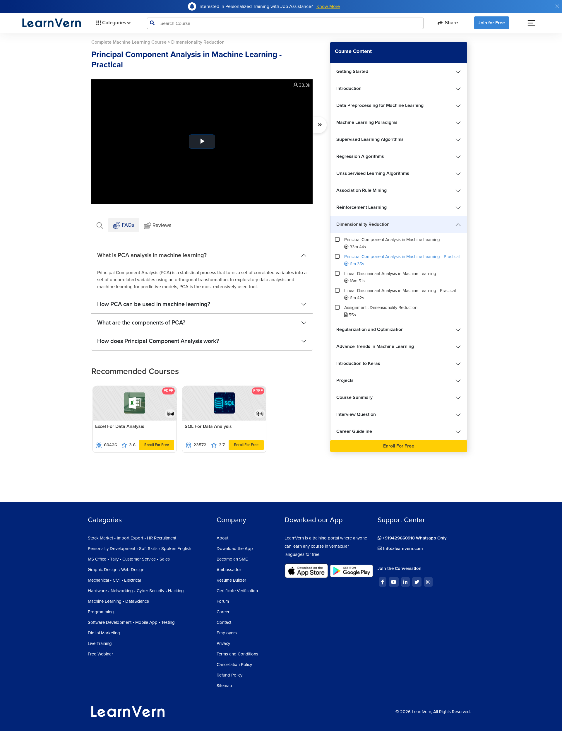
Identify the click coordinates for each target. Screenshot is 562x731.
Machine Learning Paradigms (366, 122)
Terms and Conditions (237, 654)
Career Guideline (354, 431)
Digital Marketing (104, 633)
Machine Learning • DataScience (118, 601)
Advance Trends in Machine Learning (375, 346)
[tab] (99, 225)
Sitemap (224, 685)
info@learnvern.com (402, 548)
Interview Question (356, 414)
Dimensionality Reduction (363, 224)
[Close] (557, 6)
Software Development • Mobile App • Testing (131, 622)
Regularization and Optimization (370, 329)
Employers (227, 633)
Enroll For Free (156, 445)
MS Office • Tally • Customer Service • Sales (129, 559)
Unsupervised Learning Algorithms (372, 173)
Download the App (235, 548)
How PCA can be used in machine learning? (153, 304)
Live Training (100, 643)
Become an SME (232, 559)
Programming (101, 611)
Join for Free (491, 23)
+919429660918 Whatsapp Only (414, 538)
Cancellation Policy (234, 664)
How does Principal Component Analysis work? (158, 341)
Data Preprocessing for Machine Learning (380, 105)
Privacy (223, 643)
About (222, 538)
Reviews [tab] (162, 225)
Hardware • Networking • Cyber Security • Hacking (136, 590)
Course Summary (354, 397)
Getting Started (352, 71)
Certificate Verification (237, 590)
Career (223, 611)
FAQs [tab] (127, 225)
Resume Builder (231, 580)
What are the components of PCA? (141, 322)
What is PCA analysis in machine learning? (152, 255)
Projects (345, 380)
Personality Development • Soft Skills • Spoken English (139, 548)
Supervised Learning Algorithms (370, 139)
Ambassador (229, 569)
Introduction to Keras (358, 363)
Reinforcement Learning (361, 207)
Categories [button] (114, 23)
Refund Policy (229, 675)
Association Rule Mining (361, 190)
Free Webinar (100, 654)
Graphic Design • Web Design (116, 569)
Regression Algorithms (360, 156)
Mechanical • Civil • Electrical (114, 580)
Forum (223, 601)
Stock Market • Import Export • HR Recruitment (132, 538)
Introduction (348, 88)
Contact (224, 622)
